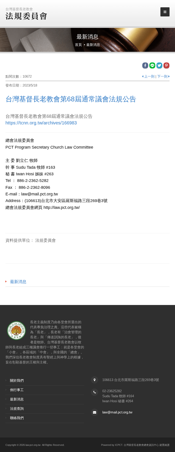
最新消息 (18, 281)
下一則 (162, 76)
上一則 (149, 76)
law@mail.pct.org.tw (117, 412)
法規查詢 (17, 408)
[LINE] (152, 65)
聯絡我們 (17, 418)
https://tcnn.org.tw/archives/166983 (41, 122)
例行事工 (17, 390)
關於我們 (17, 380)
